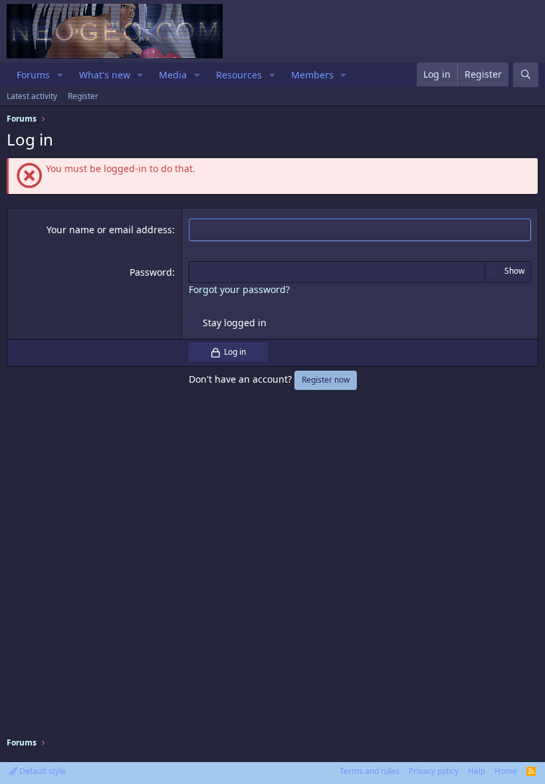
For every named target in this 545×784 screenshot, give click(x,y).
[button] (60, 75)
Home (505, 771)
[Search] (525, 74)
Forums (33, 74)
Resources (239, 74)
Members (312, 74)
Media (173, 74)
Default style (41, 771)
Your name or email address (109, 229)
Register (83, 96)
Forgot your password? (239, 289)
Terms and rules (369, 771)
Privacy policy (434, 771)
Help (476, 771)
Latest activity (32, 96)
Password (151, 272)
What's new (104, 74)
